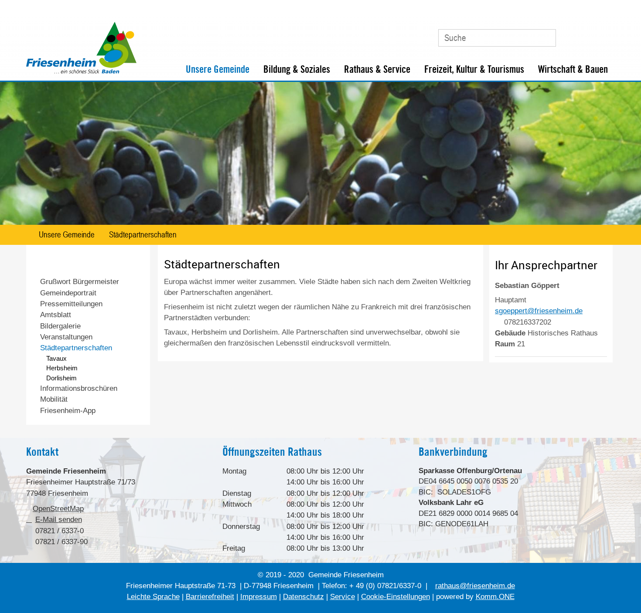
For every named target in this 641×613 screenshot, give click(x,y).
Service (342, 597)
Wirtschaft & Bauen (573, 69)
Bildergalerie (60, 326)
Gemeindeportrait (68, 293)
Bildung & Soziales (296, 69)
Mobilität (54, 399)
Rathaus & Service (377, 69)
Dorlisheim (61, 378)
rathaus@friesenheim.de (475, 586)
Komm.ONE (495, 597)
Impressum (258, 597)
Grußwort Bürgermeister (79, 282)
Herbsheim (62, 368)
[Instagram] (604, 34)
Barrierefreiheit (210, 597)
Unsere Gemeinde (217, 69)
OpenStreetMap (58, 509)
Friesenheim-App (67, 410)
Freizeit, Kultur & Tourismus (474, 69)
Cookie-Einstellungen (395, 597)
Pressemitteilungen (71, 304)
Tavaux (56, 358)
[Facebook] (586, 34)
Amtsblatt (55, 315)
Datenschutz (303, 597)
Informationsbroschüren (78, 388)
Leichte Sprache (153, 597)
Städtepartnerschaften (143, 234)
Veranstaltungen (66, 337)
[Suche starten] (544, 38)
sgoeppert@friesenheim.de (539, 311)
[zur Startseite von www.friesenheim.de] (81, 71)
